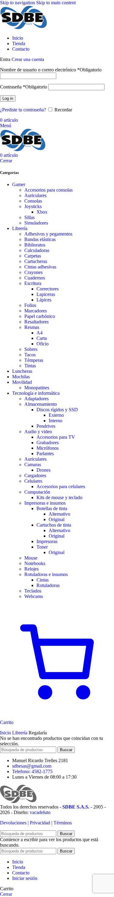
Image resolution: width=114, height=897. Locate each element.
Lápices (43, 299)
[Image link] (18, 801)
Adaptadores (36, 398)
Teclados (32, 590)
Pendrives (45, 426)
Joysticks (33, 206)
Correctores (47, 288)
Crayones (33, 272)
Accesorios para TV (55, 437)
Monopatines (36, 387)
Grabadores (47, 442)
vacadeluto (40, 812)
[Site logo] (23, 27)
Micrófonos (47, 448)
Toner (42, 546)
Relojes (31, 568)
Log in (7, 98)
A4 (39, 332)
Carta (41, 338)
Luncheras (22, 371)
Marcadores (35, 310)
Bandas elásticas (40, 239)
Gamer (18, 184)
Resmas (31, 327)
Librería (19, 228)
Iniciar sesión (24, 878)
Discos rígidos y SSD (57, 409)
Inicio (6, 732)
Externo (56, 415)
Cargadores (35, 475)
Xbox (41, 211)
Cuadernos (34, 277)
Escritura (32, 283)
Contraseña (23, 86)
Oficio (42, 343)
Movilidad (22, 382)
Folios (30, 305)
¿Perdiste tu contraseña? (23, 109)
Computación (37, 492)
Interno (55, 420)
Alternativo (59, 514)
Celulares (33, 481)
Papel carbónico (39, 316)
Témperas (33, 360)
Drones (43, 470)
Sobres (30, 349)
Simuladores (36, 222)
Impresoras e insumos (45, 503)
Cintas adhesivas (40, 266)
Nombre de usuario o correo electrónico (51, 69)
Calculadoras (36, 250)
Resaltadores (36, 321)
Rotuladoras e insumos (46, 574)
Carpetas (32, 255)
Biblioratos (34, 244)
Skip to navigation (18, 2)
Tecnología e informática (36, 393)
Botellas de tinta (51, 508)
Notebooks (34, 563)
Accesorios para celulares (60, 486)
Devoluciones (13, 822)
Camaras (32, 464)
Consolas (33, 201)
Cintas (42, 579)
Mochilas (21, 376)
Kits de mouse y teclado (59, 497)
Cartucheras (35, 261)
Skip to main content (56, 2)
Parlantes (45, 453)
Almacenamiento (40, 404)
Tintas (30, 365)
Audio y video (38, 431)
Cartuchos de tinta (53, 525)
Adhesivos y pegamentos (48, 233)
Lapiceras (45, 294)
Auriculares (35, 195)
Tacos (30, 354)
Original (56, 519)
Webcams (33, 596)
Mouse (30, 557)
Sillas (29, 217)
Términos (63, 822)
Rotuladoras (48, 585)
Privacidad (40, 822)
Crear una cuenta (28, 59)
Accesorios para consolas (48, 190)
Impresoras (46, 541)
